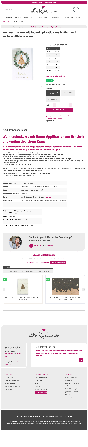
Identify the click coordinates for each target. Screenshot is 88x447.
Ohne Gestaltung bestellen (53, 93)
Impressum (19, 416)
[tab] (15, 130)
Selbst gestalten (68, 93)
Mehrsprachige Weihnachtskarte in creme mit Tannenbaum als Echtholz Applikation (23, 298)
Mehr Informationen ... (62, 258)
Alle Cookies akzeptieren (58, 262)
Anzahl (47, 105)
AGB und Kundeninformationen (48, 416)
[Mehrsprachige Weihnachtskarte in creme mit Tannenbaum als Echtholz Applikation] (23, 286)
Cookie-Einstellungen (65, 416)
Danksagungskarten (10, 377)
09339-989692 (9, 354)
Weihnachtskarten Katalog (12, 386)
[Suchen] (14, 9)
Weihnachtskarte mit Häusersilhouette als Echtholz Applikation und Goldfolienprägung (65, 298)
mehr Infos (48, 197)
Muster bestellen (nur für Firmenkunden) (59, 116)
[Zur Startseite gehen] (44, 9)
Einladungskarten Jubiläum (12, 380)
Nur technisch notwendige (31, 262)
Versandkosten (39, 422)
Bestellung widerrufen (41, 392)
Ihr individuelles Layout (71, 377)
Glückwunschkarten (10, 383)
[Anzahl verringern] (54, 105)
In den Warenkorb (59, 110)
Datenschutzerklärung (31, 416)
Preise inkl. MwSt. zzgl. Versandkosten (55, 76)
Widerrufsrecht (39, 380)
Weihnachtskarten (10, 389)
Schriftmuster (69, 397)
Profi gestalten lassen (53, 99)
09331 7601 (37, 246)
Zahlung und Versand (41, 389)
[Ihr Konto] (78, 8)
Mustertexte (68, 380)
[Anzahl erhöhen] (70, 105)
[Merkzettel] (74, 8)
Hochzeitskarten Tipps (71, 389)
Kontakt (37, 383)
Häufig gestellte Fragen (41, 377)
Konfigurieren (45, 262)
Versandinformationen (74, 424)
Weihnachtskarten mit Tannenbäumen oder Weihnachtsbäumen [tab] (28, 271)
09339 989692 (49, 246)
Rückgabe (37, 386)
